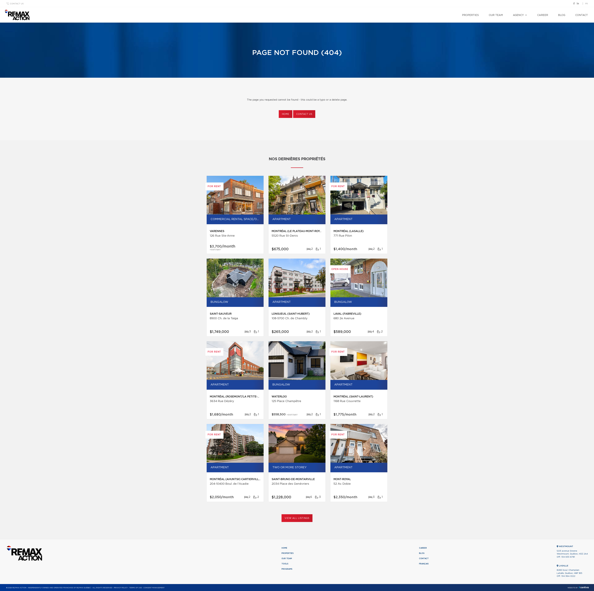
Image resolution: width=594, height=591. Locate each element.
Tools (285, 564)
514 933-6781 (568, 557)
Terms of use (135, 588)
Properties (470, 15)
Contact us (17, 4)
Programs (287, 569)
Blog (561, 15)
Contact (581, 15)
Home (285, 114)
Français (424, 564)
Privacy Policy (121, 588)
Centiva (584, 587)
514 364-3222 (568, 576)
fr (586, 4)
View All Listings (297, 518)
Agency (518, 15)
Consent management (154, 588)
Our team (496, 15)
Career (542, 15)
